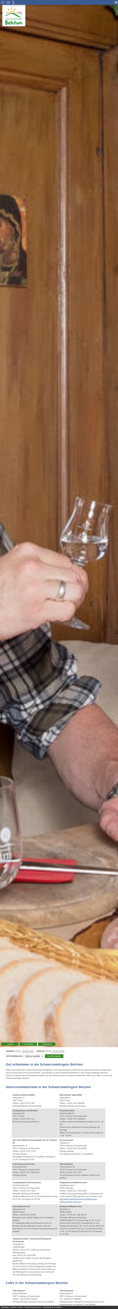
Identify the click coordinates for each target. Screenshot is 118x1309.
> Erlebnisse (47, 1044)
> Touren (9, 1044)
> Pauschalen (28, 1044)
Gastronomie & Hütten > (53, 1307)
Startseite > (5, 1307)
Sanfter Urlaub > (17, 1307)
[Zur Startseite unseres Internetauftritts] (13, 26)
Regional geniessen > (34, 1307)
